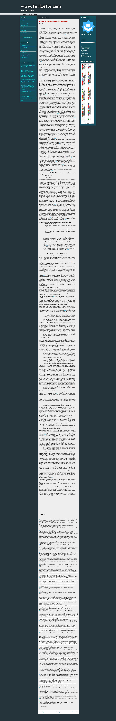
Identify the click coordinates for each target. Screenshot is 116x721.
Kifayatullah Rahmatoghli (26, 37)
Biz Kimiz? (23, 94)
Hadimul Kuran (24, 25)
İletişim (35, 14)
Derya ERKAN (24, 50)
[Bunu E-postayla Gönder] (42, 706)
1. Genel (23, 20)
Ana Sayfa (24, 14)
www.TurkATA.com (41, 6)
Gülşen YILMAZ (24, 32)
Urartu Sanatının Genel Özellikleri (28, 79)
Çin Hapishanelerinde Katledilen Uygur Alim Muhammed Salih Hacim (28, 66)
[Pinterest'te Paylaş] (47, 706)
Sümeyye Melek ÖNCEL (26, 55)
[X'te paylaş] (44, 706)
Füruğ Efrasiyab (24, 57)
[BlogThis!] (43, 706)
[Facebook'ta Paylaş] (45, 706)
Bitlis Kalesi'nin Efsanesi (26, 91)
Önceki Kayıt (75, 712)
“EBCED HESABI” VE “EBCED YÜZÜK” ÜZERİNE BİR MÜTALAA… (28, 72)
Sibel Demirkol (24, 52)
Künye (30, 14)
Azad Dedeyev (24, 27)
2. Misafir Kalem (24, 45)
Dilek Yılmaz (24, 35)
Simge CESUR (24, 47)
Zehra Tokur (23, 30)
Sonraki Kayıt (42, 712)
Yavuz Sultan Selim (25, 96)
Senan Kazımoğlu (24, 23)
